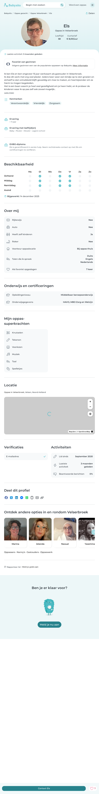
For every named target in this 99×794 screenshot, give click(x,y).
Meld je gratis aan (30, 567)
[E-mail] (37, 497)
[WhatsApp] (27, 497)
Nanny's (21, 552)
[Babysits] (12, 5)
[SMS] (32, 497)
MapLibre (72, 431)
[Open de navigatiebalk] (92, 5)
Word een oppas (77, 5)
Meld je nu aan (49, 624)
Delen (91, 13)
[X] (11, 497)
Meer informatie (80, 65)
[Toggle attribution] (92, 431)
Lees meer (9, 93)
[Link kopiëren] (42, 497)
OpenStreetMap (84, 431)
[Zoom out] (90, 406)
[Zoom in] (90, 401)
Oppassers (9, 552)
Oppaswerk (46, 552)
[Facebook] (6, 497)
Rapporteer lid (13, 567)
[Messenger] (22, 497)
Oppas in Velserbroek (66, 30)
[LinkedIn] (16, 497)
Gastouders (33, 552)
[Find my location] (90, 413)
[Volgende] (94, 532)
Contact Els (44, 788)
